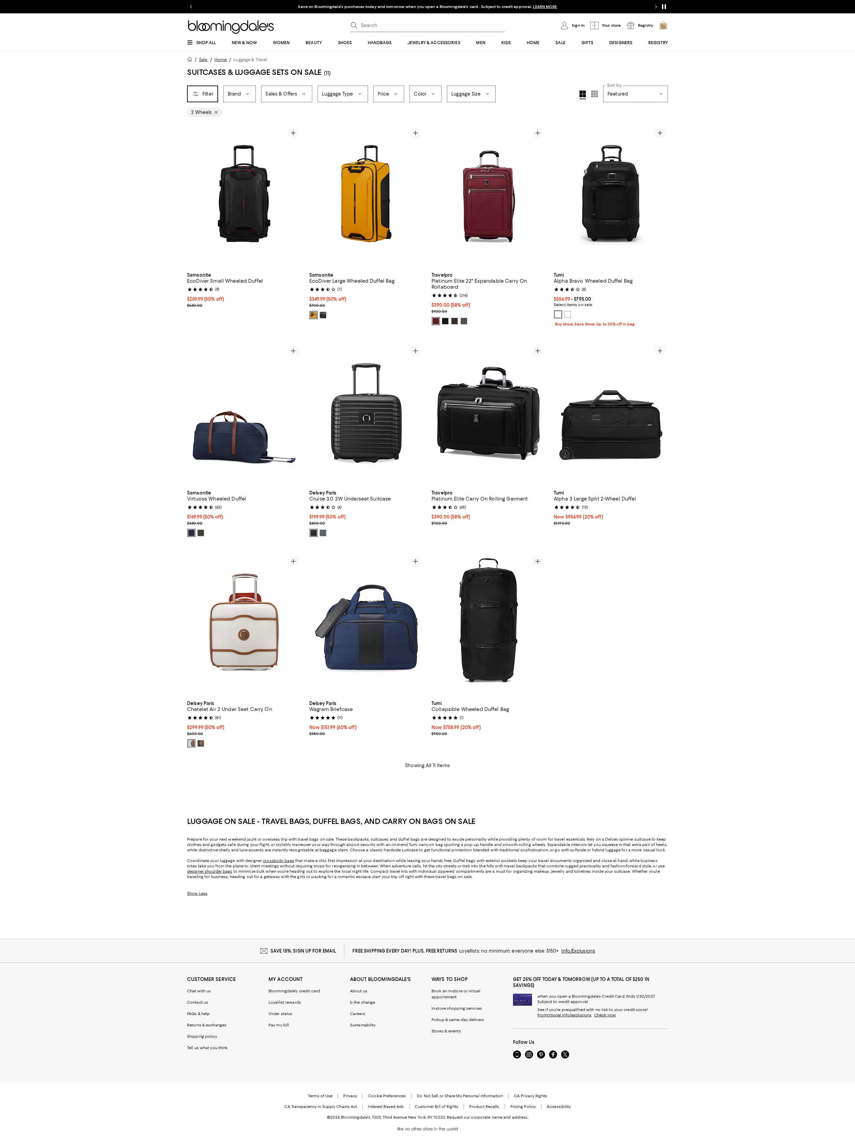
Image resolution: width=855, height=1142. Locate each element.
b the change (362, 1002)
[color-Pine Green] (200, 533)
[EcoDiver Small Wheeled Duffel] (244, 196)
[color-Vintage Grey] (464, 321)
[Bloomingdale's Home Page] (231, 27)
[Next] (293, 196)
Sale (203, 59)
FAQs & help (198, 1013)
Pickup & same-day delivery (458, 1019)
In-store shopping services (457, 1008)
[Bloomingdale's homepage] (191, 60)
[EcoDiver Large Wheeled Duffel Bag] (366, 196)
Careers (357, 1013)
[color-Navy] (191, 533)
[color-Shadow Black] (445, 321)
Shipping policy (202, 1036)
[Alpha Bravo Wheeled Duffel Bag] (611, 196)
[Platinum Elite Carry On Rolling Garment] (489, 414)
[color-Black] (323, 315)
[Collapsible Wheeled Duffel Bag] (489, 624)
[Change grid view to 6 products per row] (594, 94)
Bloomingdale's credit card (294, 991)
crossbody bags (278, 860)
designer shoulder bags (209, 871)
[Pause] (664, 7)
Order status (280, 1013)
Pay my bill (279, 1025)
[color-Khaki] (567, 314)
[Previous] (195, 196)
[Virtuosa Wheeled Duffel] (244, 414)
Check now (605, 1015)
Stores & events (446, 1031)
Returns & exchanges (206, 1025)
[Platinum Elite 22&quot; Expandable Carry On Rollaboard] (489, 196)
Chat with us (199, 991)
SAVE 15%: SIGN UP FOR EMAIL (303, 951)
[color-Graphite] (323, 533)
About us (358, 991)
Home (220, 59)
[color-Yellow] (313, 315)
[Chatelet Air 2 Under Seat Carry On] (244, 624)
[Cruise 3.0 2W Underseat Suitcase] (366, 414)
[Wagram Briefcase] (366, 624)
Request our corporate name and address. (487, 1117)
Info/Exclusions (578, 951)
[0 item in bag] (663, 25)
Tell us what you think (207, 1047)
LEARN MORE (545, 6)
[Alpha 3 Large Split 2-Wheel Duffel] (611, 414)
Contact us (197, 1002)
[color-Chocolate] (200, 743)
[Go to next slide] (656, 7)
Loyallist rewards (285, 1002)
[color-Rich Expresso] (454, 321)
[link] (244, 289)
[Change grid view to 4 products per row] (582, 95)
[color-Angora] (191, 743)
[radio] (313, 315)
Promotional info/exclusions (564, 1015)
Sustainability (363, 1025)
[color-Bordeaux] (436, 321)
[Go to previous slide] (191, 7)
